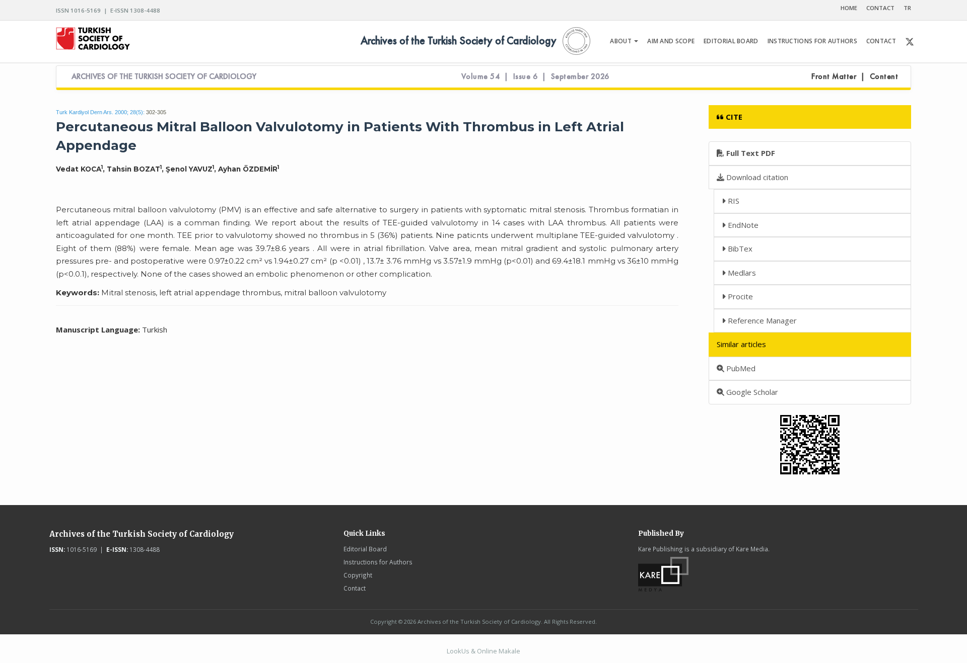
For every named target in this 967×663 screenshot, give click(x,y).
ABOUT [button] (621, 41)
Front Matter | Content (854, 76)
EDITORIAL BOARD (731, 41)
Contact (354, 588)
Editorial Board (365, 549)
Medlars (741, 273)
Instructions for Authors (377, 562)
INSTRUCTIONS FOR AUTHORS (812, 41)
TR (907, 8)
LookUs (458, 650)
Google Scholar (751, 392)
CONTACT (880, 8)
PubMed (739, 368)
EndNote (742, 225)
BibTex (739, 248)
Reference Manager (761, 320)
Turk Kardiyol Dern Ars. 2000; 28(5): (100, 112)
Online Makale (498, 650)
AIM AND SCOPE (671, 41)
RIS (732, 201)
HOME (849, 8)
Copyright (357, 575)
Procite (739, 296)
